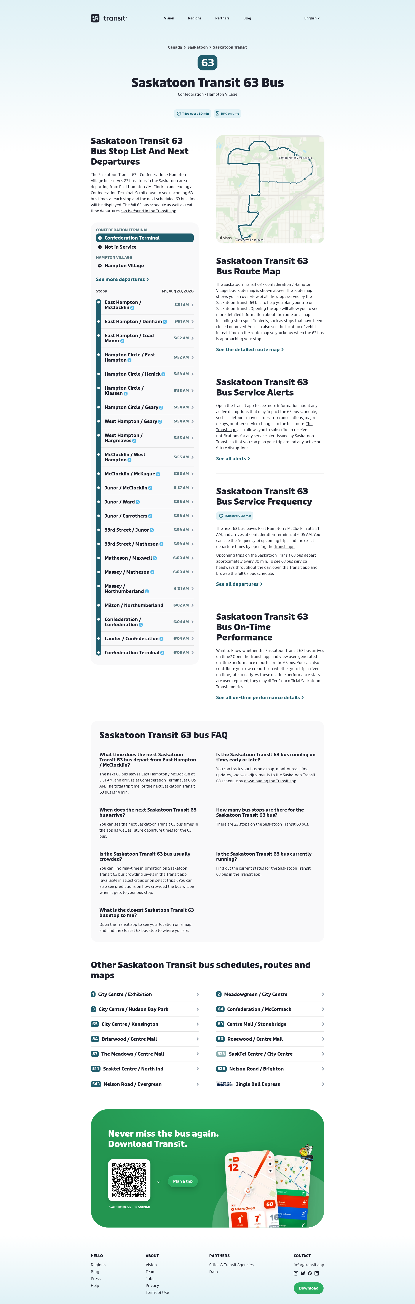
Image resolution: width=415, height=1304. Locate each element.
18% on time (230, 113)
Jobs (150, 1278)
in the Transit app (171, 874)
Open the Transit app (235, 405)
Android (144, 1207)
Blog (247, 18)
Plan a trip (183, 1181)
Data (213, 1271)
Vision (169, 18)
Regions (194, 18)
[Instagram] (296, 1273)
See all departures (237, 584)
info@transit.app (309, 1264)
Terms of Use (157, 1292)
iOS (128, 1207)
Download (308, 1288)
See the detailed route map (248, 349)
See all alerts (231, 458)
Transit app (284, 546)
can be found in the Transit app (148, 210)
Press (96, 1278)
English (310, 18)
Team (150, 1271)
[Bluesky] (303, 1273)
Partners (222, 18)
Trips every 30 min (195, 113)
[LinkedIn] (316, 1273)
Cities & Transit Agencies (231, 1264)
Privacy (152, 1285)
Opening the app (266, 308)
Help (95, 1285)
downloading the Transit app (270, 780)
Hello (97, 1255)
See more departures (120, 279)
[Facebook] (310, 1273)
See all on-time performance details (258, 697)
